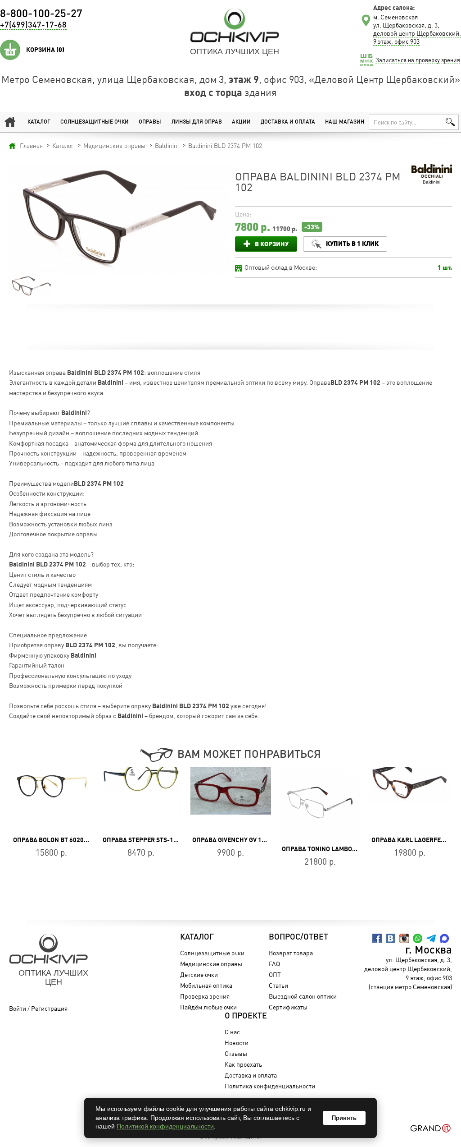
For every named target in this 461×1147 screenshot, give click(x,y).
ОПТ (275, 974)
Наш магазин (344, 122)
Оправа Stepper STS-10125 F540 (63, 840)
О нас (232, 1032)
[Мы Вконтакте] (390, 938)
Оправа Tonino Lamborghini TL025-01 (252, 849)
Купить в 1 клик (352, 243)
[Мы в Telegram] (431, 938)
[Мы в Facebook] (377, 938)
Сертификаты (288, 1007)
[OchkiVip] (234, 25)
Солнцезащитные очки (94, 122)
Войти (17, 1008)
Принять (344, 1118)
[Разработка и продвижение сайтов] (431, 1128)
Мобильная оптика (206, 985)
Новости (237, 1042)
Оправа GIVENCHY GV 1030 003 (149, 840)
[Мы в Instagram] (404, 938)
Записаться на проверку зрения (417, 60)
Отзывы (236, 1053)
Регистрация (49, 1008)
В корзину (272, 244)
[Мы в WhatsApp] (417, 938)
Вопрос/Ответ (298, 937)
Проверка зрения (205, 996)
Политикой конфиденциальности (165, 1126)
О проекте (246, 1016)
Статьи (278, 985)
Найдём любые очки (208, 1007)
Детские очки (199, 974)
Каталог (38, 122)
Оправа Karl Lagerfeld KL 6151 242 (339, 840)
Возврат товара (291, 953)
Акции (241, 122)
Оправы (150, 122)
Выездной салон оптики (303, 996)
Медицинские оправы (211, 963)
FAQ (274, 963)
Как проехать (243, 1064)
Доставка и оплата (288, 122)
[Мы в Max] (444, 938)
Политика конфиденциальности (270, 1086)
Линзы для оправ (197, 122)
